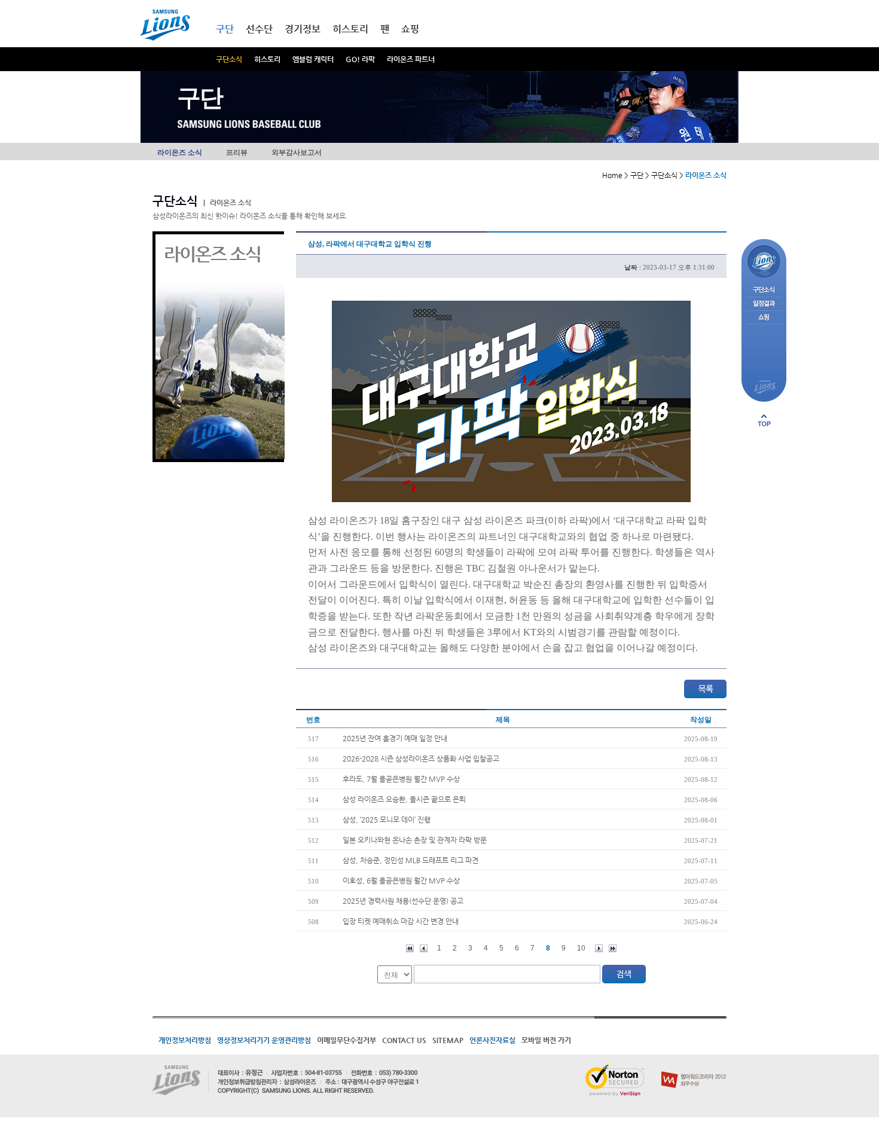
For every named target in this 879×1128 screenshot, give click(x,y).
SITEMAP (447, 1040)
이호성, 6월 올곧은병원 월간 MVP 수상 (401, 880)
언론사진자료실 (492, 1040)
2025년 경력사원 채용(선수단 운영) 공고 (403, 901)
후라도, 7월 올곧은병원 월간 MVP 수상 (401, 779)
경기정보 (303, 29)
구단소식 (229, 59)
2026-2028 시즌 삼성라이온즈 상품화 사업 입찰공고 (421, 758)
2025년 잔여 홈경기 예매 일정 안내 (395, 738)
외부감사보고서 (296, 152)
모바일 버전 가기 (546, 1040)
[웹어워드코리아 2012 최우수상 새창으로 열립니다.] (694, 1069)
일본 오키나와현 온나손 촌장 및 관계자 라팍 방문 (415, 840)
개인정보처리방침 (184, 1040)
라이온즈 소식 (179, 152)
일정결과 (763, 304)
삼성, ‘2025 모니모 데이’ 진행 (387, 819)
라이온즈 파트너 (411, 59)
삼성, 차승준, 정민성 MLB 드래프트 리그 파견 (410, 860)
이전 (424, 948)
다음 (599, 948)
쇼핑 (410, 29)
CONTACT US (404, 1040)
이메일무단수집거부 (346, 1040)
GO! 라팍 (360, 59)
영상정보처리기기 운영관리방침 (264, 1040)
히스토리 (267, 59)
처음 (410, 948)
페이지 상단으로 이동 (764, 420)
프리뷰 (237, 152)
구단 (225, 29)
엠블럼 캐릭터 (313, 59)
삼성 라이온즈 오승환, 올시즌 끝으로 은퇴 (404, 799)
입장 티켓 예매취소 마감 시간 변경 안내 (401, 921)
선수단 (259, 29)
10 (581, 948)
